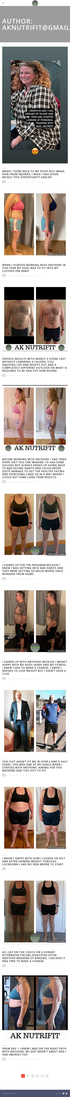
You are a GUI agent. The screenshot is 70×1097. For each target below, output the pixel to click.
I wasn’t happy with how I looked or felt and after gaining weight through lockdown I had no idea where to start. (33, 861)
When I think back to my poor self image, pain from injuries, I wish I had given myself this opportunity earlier (33, 174)
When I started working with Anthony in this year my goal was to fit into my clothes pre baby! (34, 268)
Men (3, 355)
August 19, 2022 (33, 482)
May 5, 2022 (32, 578)
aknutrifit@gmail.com (17, 182)
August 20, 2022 (33, 276)
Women (4, 168)
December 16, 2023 (34, 182)
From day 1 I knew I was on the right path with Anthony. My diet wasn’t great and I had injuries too (34, 1051)
